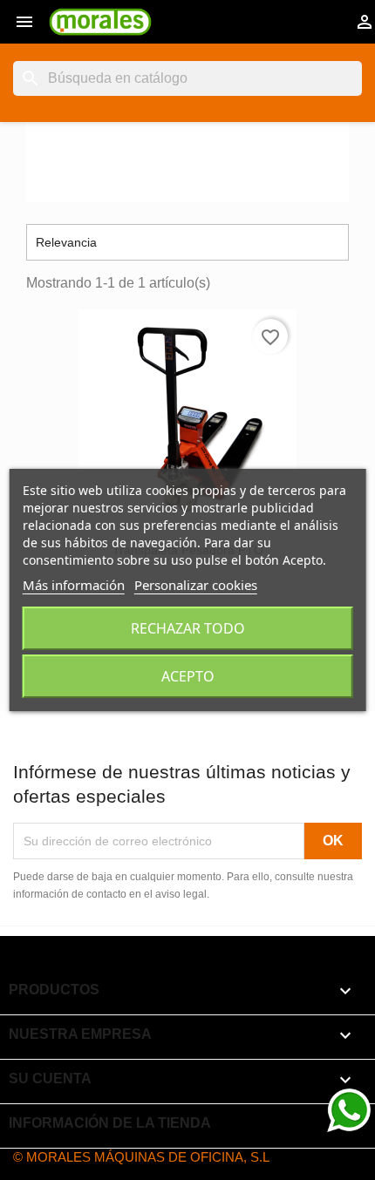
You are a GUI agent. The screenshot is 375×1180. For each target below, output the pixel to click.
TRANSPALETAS (124, 154)
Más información (74, 584)
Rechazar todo (188, 628)
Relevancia (187, 242)
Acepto (188, 676)
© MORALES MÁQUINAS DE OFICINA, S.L (141, 1156)
